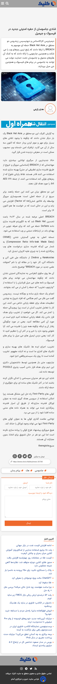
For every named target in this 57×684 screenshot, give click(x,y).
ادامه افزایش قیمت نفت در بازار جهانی (33, 545)
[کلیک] (47, 3)
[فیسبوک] (20, 457)
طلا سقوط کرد (45, 582)
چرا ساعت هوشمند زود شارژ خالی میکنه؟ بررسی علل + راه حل (28, 589)
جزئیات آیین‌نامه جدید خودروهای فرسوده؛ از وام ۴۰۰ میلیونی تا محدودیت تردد (28, 620)
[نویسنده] (50, 109)
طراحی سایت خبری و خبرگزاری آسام (25, 679)
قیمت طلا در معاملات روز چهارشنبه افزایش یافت (29, 558)
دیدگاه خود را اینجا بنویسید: (40, 493)
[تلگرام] (29, 457)
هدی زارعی (38, 109)
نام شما (49, 482)
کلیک (14, 673)
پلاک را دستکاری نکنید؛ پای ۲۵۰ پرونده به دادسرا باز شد (28, 572)
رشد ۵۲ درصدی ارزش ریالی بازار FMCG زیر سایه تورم (29, 596)
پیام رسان (16, 470)
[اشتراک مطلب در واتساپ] (15, 456)
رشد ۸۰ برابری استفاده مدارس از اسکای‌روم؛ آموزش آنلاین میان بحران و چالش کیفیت (29, 551)
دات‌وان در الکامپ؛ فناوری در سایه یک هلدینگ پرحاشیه (31, 604)
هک (28, 470)
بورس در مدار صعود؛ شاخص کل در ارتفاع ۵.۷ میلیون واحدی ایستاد (30, 644)
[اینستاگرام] (21, 669)
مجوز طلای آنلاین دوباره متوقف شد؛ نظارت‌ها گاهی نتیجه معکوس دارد (28, 564)
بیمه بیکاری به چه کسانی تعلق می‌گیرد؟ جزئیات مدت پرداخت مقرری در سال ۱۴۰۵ (28, 636)
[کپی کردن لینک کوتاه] (28, 461)
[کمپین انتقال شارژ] (28, 124)
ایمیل (25, 482)
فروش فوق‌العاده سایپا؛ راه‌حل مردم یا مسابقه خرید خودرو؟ (28, 612)
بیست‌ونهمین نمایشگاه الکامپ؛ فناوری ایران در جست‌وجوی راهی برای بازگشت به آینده (31, 628)
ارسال (28, 523)
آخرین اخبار (49, 539)
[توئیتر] (25, 457)
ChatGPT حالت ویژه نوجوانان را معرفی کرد (31, 578)
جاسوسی (39, 470)
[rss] (36, 669)
